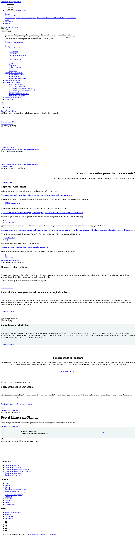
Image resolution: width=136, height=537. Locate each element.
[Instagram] (6, 524)
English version (40, 18)
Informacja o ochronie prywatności (38, 534)
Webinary (56, 18)
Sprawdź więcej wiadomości (10, 260)
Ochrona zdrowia (15, 67)
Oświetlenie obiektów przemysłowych (22, 90)
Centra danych (14, 92)
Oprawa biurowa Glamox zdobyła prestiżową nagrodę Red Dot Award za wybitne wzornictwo (42, 213)
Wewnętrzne (13, 52)
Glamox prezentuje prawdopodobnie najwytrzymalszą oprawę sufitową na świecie (36, 195)
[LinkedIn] (6, 526)
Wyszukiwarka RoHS (16, 59)
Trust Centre (53, 534)
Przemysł (12, 69)
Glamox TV (49, 18)
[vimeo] (6, 530)
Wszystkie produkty (16, 48)
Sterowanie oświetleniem (17, 55)
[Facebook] (6, 522)
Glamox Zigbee (14, 76)
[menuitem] (70, 35)
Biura (11, 63)
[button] (8, 46)
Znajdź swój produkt (68, 371)
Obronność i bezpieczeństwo (19, 94)
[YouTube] (6, 528)
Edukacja (12, 65)
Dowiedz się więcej (7, 288)
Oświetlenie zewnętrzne (17, 96)
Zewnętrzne (13, 53)
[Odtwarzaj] (2, 408)
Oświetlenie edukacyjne (17, 86)
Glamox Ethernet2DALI (17, 78)
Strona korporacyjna (28, 18)
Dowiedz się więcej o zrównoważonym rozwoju (17, 404)
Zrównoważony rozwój (13, 18)
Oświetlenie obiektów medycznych (21, 88)
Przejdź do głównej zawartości (11, 2)
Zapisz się (104, 432)
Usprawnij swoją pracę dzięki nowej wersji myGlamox (24, 247)
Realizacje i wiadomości (68, 18)
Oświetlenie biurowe (16, 84)
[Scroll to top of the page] (2, 439)
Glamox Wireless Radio (17, 75)
